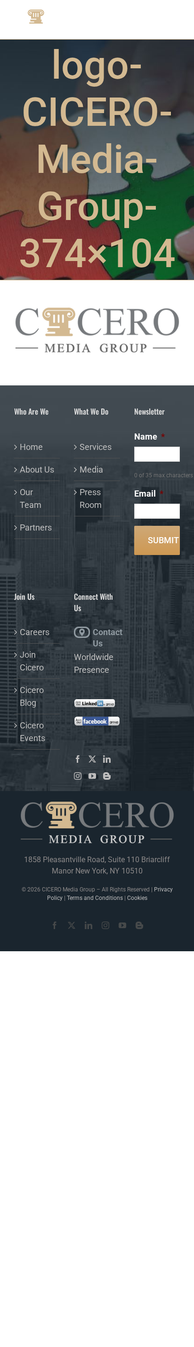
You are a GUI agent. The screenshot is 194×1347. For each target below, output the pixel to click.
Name (149, 436)
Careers (34, 632)
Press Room (91, 498)
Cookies (137, 898)
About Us (37, 469)
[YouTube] (92, 776)
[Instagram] (77, 776)
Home (31, 447)
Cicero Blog (32, 696)
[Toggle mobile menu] (165, 18)
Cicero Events (32, 731)
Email (148, 493)
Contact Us (106, 632)
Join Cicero (32, 661)
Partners (36, 527)
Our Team (30, 498)
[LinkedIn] (107, 759)
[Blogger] (107, 776)
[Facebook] (77, 759)
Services (96, 447)
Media (91, 469)
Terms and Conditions (95, 898)
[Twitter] (92, 759)
